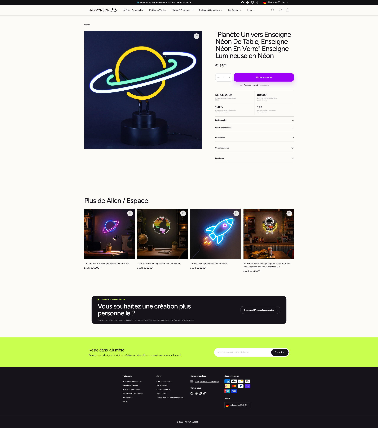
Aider (249, 10)
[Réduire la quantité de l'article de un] (218, 77)
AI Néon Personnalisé (133, 10)
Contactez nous (164, 389)
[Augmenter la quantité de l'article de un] (229, 77)
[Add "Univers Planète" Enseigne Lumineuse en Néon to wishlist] (130, 213)
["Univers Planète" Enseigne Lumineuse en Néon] (109, 241)
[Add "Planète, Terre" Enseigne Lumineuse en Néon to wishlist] (183, 213)
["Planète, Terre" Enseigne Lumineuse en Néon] (162, 241)
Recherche (161, 393)
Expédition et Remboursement (170, 398)
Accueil (87, 24)
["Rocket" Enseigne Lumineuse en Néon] (215, 241)
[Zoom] (143, 90)
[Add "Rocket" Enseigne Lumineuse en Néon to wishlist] (236, 213)
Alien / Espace (127, 200)
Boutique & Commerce (209, 10)
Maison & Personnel (181, 10)
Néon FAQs (162, 385)
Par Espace (233, 10)
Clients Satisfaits (164, 381)
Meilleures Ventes (157, 10)
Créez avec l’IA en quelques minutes (259, 310)
